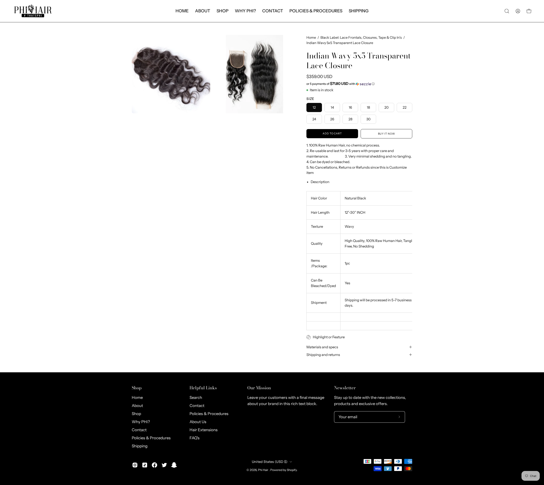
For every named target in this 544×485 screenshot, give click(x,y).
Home (311, 37)
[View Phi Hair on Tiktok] (145, 465)
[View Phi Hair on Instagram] (135, 465)
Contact (139, 429)
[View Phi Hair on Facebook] (154, 465)
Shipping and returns (323, 355)
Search (196, 397)
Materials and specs (322, 347)
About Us (198, 421)
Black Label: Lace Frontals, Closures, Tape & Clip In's (361, 37)
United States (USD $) (270, 461)
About (137, 405)
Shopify (292, 470)
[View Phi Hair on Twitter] (164, 465)
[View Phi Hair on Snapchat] (174, 465)
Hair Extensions (204, 429)
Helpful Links (203, 387)
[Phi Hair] (33, 11)
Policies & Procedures (151, 437)
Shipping (139, 446)
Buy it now (386, 133)
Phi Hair (263, 470)
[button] (202, 11)
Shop (137, 387)
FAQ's (195, 437)
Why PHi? (141, 421)
